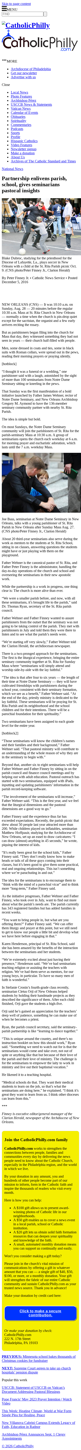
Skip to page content (16, 4)
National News (12, 169)
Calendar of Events (24, 112)
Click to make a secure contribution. (40, 1313)
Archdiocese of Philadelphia (31, 69)
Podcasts (17, 129)
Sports (15, 133)
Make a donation (23, 153)
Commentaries (21, 125)
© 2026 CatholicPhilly (18, 1446)
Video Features (21, 145)
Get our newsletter (24, 73)
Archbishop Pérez (23, 100)
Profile (15, 137)
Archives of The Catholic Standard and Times (43, 161)
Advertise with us (23, 77)
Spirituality (18, 121)
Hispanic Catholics (24, 141)
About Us (18, 157)
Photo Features (21, 96)
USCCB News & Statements (31, 104)
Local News (19, 92)
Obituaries (18, 117)
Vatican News (21, 108)
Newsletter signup (23, 149)
